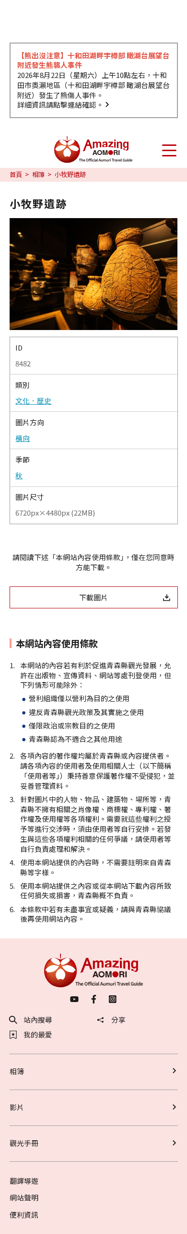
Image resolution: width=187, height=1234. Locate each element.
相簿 (38, 174)
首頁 (16, 174)
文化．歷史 (33, 401)
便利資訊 (24, 1215)
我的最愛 (37, 1034)
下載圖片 (93, 597)
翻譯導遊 (24, 1181)
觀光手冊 (24, 1143)
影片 (17, 1107)
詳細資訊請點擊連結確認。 (60, 104)
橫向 (22, 438)
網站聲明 (24, 1197)
